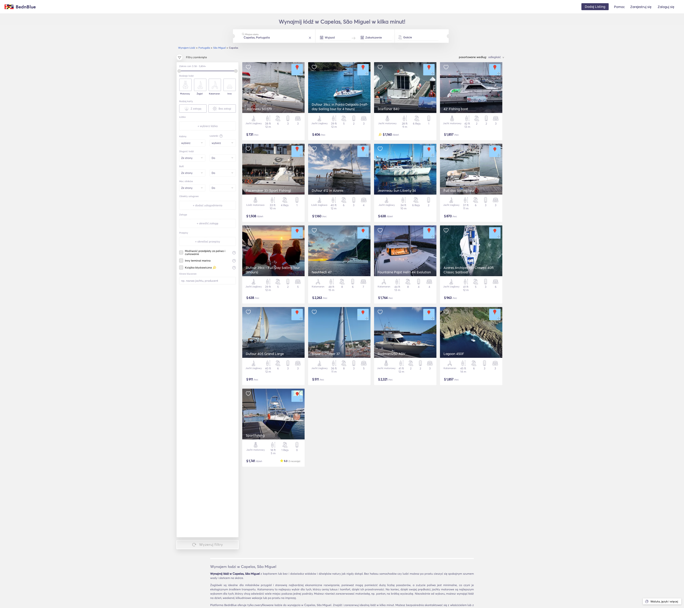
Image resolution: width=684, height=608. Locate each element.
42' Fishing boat (456, 109)
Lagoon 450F (454, 354)
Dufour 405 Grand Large (265, 354)
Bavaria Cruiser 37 (326, 354)
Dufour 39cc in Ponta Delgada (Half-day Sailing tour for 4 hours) (340, 106)
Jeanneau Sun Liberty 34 (397, 190)
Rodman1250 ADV (391, 354)
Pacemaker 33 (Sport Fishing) (268, 190)
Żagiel (200, 93)
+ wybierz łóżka (208, 126)
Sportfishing (255, 435)
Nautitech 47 (321, 272)
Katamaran (214, 93)
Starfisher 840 (388, 109)
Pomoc (619, 7)
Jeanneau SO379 (259, 109)
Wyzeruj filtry (211, 544)
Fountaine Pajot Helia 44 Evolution (404, 272)
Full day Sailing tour (459, 190)
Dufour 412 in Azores (327, 190)
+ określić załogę (207, 223)
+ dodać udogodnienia (207, 205)
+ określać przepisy (207, 241)
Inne (229, 93)
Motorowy (185, 93)
